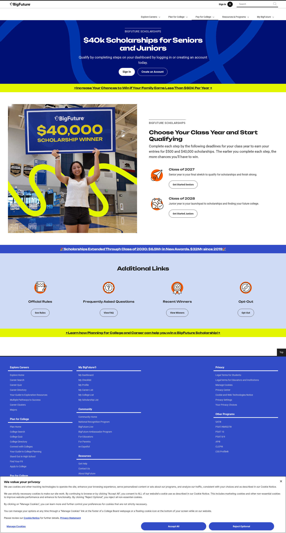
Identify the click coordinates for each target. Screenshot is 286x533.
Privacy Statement (70, 517)
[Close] (281, 481)
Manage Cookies (16, 526)
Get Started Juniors (183, 213)
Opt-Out (246, 312)
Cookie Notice (32, 517)
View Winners (177, 312)
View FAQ (109, 312)
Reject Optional (241, 526)
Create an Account (153, 71)
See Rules (40, 312)
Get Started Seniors (183, 184)
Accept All (173, 526)
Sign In (127, 71)
